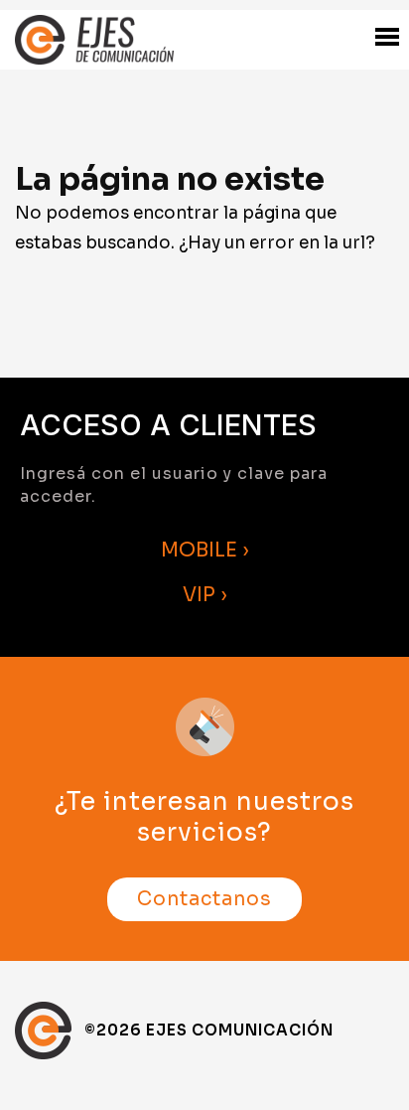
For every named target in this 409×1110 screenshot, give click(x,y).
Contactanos (204, 899)
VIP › (205, 594)
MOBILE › (205, 550)
